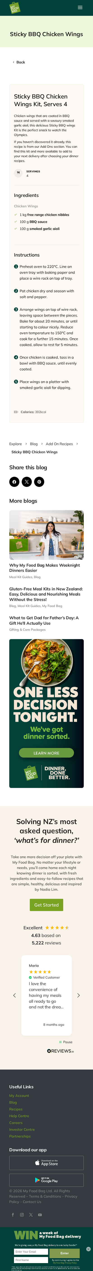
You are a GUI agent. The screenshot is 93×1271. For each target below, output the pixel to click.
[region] (46, 995)
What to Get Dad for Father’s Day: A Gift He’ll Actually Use (44, 620)
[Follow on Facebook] (12, 1214)
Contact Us (32, 1201)
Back (20, 62)
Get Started (46, 905)
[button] (14, 995)
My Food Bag (52, 606)
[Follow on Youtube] (40, 1214)
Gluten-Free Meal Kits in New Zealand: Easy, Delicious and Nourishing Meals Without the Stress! (46, 594)
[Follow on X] (31, 1214)
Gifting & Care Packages (27, 630)
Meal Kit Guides (20, 577)
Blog (37, 577)
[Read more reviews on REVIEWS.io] (60, 1051)
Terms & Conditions (45, 1196)
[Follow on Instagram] (22, 1214)
